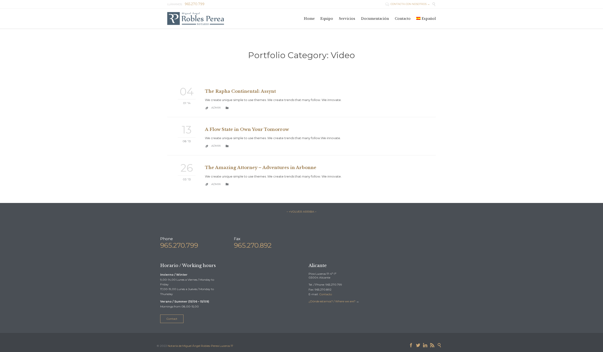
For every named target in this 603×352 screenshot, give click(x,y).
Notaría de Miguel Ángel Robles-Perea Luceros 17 (200, 346)
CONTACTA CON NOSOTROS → (407, 4)
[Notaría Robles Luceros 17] (195, 18)
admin (215, 107)
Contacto (325, 294)
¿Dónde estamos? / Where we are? (332, 301)
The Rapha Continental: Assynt (240, 91)
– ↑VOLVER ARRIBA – (301, 211)
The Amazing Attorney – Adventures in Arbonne (260, 167)
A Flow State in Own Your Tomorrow (247, 129)
